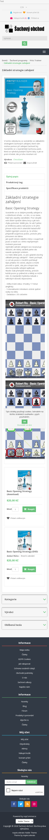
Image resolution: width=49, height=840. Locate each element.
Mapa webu (25, 650)
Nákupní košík (24, 753)
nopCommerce (30, 816)
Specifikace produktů (17, 188)
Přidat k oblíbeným (17, 518)
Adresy (24, 748)
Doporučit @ (32, 163)
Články (24, 654)
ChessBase (18, 159)
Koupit (31, 509)
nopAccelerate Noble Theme (24, 832)
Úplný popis (12, 176)
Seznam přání (24, 758)
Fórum (24, 711)
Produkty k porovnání (25, 715)
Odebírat (31, 782)
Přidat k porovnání (15, 163)
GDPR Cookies (24, 659)
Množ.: (9, 509)
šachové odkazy (24, 682)
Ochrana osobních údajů (24, 668)
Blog (25, 706)
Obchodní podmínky (24, 673)
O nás (24, 677)
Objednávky (25, 744)
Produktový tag (14, 182)
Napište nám (24, 687)
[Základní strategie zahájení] (24, 105)
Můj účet (24, 739)
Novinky (24, 701)
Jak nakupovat (24, 664)
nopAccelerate (29, 835)
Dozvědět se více (24, 425)
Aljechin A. (24, 720)
